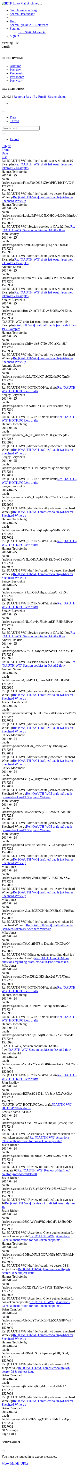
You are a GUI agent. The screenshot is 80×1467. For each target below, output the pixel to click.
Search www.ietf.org (23, 10)
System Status (57, 96)
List (4, 157)
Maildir (15, 1463)
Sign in (14, 36)
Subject (6, 146)
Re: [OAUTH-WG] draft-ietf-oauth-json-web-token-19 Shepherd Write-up (37, 795)
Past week (16, 73)
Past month (17, 77)
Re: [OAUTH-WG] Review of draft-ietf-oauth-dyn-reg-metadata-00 (36, 1172)
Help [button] (13, 21)
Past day (15, 69)
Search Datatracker (22, 14)
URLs (25, 1463)
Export (14, 139)
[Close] (3, 1450)
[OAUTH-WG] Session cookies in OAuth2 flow (39, 1049)
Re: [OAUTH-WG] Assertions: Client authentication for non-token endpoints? (36, 1139)
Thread (14, 121)
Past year (16, 80)
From (5, 149)
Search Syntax (19, 25)
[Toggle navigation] (40, 4)
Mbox (5, 1463)
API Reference (38, 25)
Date (13, 117)
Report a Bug (22, 96)
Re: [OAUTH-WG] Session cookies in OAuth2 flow (38, 228)
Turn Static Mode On (32, 32)
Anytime (15, 66)
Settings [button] (15, 28)
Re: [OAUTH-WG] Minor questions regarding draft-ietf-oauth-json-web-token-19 (37, 960)
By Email (39, 96)
